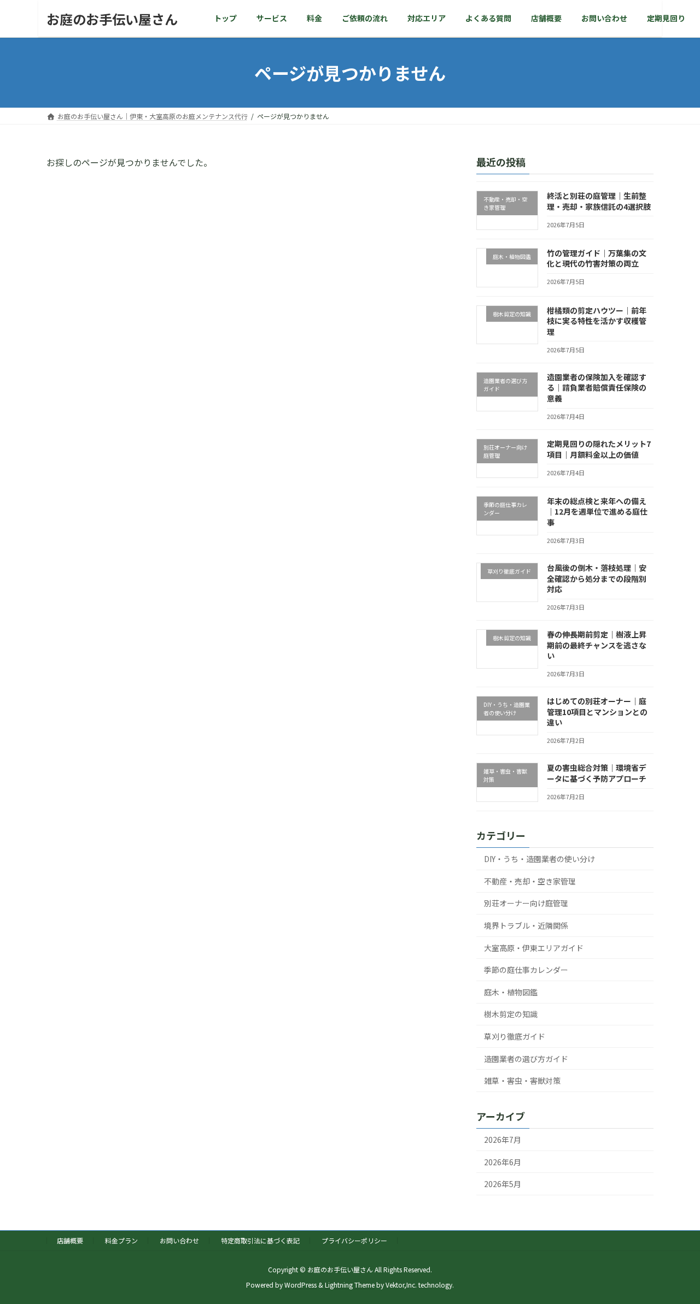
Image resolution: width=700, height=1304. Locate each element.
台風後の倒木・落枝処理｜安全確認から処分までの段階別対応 (596, 578)
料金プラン (121, 1240)
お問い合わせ (179, 1240)
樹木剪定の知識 (511, 1014)
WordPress (300, 1285)
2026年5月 (502, 1183)
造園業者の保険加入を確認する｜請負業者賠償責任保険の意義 (596, 387)
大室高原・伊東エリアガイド (534, 947)
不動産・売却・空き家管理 (530, 881)
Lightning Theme (350, 1285)
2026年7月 (502, 1139)
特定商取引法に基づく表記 (260, 1240)
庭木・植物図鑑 (511, 992)
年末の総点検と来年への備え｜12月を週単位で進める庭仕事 (597, 511)
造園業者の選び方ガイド (526, 1058)
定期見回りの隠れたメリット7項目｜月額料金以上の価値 (599, 449)
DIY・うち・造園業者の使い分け (539, 858)
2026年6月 (502, 1162)
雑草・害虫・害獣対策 (522, 1080)
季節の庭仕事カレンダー (526, 969)
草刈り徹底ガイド (514, 1036)
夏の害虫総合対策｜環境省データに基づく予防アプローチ (596, 773)
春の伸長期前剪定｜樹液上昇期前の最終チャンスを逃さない (596, 645)
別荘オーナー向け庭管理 (526, 903)
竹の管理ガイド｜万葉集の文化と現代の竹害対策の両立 (596, 258)
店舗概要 (70, 1240)
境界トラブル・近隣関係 (526, 925)
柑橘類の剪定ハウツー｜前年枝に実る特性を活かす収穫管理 (596, 321)
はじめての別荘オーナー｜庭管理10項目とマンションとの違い (597, 711)
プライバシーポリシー (354, 1240)
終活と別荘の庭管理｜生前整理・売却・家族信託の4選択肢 (599, 201)
